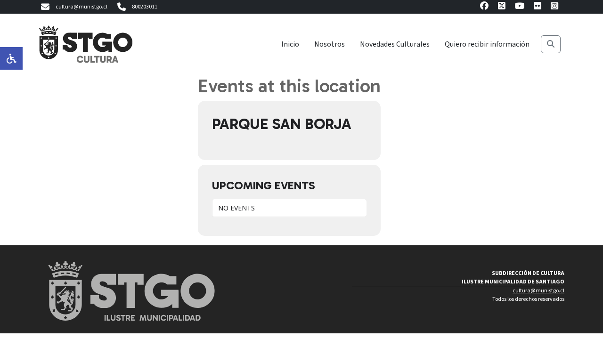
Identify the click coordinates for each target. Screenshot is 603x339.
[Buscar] (551, 44)
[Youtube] (520, 7)
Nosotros (329, 44)
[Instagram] (554, 7)
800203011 (144, 7)
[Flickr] (537, 7)
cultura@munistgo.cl (81, 7)
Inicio (290, 44)
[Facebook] (484, 7)
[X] (502, 7)
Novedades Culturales (395, 44)
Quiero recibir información (487, 44)
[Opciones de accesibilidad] (11, 58)
